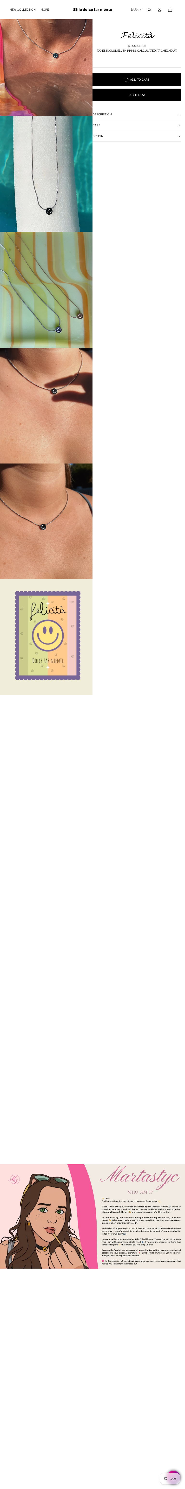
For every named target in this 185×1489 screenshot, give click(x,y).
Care (96, 125)
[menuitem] (44, 9)
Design (97, 136)
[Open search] (149, 9)
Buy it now (136, 95)
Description (102, 114)
